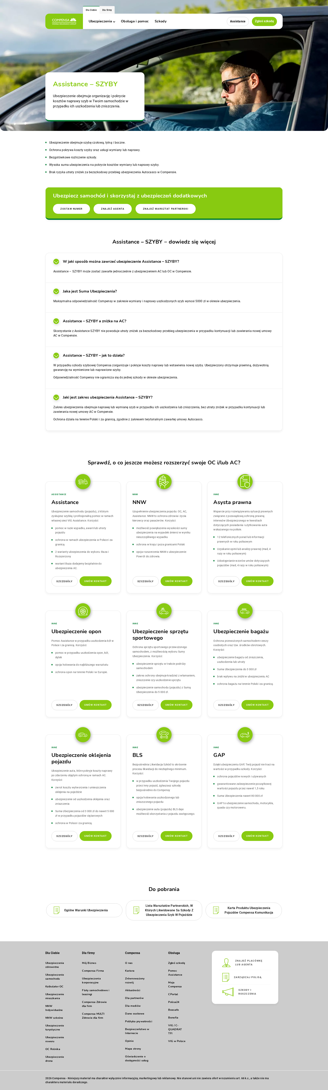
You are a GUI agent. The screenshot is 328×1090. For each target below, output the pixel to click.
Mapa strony (133, 1049)
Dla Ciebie (91, 10)
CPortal (173, 994)
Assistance (238, 21)
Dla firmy (107, 10)
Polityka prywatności (138, 1021)
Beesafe (173, 1010)
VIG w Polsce (176, 1041)
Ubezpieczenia (100, 21)
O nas (128, 963)
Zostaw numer (71, 208)
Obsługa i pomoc (135, 21)
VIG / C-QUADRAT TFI (175, 1029)
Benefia (173, 1017)
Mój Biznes (89, 963)
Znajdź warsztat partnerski (165, 208)
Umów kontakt (95, 581)
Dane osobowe (134, 1013)
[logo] (64, 21)
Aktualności (132, 990)
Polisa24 (173, 1002)
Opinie (129, 1041)
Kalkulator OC (54, 986)
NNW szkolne (54, 1018)
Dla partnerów (134, 998)
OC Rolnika (52, 1049)
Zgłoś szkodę (264, 21)
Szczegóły (64, 581)
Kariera (129, 971)
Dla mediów (133, 1006)
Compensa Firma (93, 971)
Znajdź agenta (112, 208)
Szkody (160, 21)
